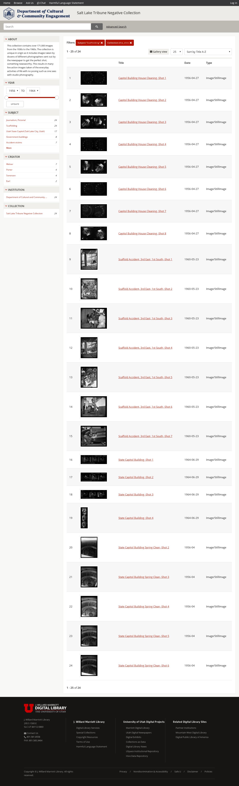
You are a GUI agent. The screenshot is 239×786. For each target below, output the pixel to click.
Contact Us (32, 733)
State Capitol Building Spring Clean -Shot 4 (143, 606)
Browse (18, 3)
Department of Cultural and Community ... (26, 197)
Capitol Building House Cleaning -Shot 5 (142, 166)
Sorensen (11, 175)
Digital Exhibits (133, 737)
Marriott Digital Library (138, 727)
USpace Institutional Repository (142, 751)
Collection (16, 206)
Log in (233, 3)
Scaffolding (11, 125)
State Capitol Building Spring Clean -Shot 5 (143, 636)
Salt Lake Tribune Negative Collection (108, 12)
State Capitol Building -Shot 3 (135, 494)
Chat (43, 3)
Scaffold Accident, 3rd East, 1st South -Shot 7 (145, 436)
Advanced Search (116, 26)
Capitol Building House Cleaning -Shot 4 (142, 144)
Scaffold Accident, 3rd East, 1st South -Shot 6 (145, 406)
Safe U (177, 771)
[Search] (97, 26)
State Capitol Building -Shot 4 (135, 518)
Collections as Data (136, 741)
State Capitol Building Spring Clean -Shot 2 (143, 547)
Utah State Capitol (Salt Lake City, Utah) (25, 131)
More (9, 147)
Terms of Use (83, 741)
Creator (14, 156)
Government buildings (17, 136)
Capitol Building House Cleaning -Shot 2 (142, 100)
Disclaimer (192, 771)
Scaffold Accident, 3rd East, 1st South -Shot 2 (145, 289)
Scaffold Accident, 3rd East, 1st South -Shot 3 (145, 318)
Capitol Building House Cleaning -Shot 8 (142, 233)
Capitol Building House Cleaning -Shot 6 (142, 189)
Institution (16, 189)
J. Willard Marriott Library (37, 719)
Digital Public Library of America (192, 737)
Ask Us (30, 3)
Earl (8, 181)
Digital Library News (136, 746)
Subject (13, 112)
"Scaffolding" (89, 42)
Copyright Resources (87, 737)
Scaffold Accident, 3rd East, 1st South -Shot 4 (145, 347)
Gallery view (159, 51)
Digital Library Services (88, 727)
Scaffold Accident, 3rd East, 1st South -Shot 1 (145, 259)
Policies (208, 771)
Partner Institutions (186, 727)
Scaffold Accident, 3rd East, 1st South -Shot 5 (145, 377)
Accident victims (14, 142)
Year (11, 82)
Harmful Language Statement (66, 3)
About (12, 39)
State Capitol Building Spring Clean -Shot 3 (143, 577)
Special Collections (85, 732)
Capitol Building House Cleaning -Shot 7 (142, 211)
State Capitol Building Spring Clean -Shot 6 (143, 665)
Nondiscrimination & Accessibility (150, 771)
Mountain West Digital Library (191, 732)
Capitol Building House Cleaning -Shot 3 (142, 122)
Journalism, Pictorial (16, 120)
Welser (9, 164)
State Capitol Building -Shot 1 (135, 459)
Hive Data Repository (137, 756)
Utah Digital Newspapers (139, 732)
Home (6, 3)
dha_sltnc (118, 42)
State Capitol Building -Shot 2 (135, 477)
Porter (9, 169)
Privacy (123, 771)
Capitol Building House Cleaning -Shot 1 (142, 78)
